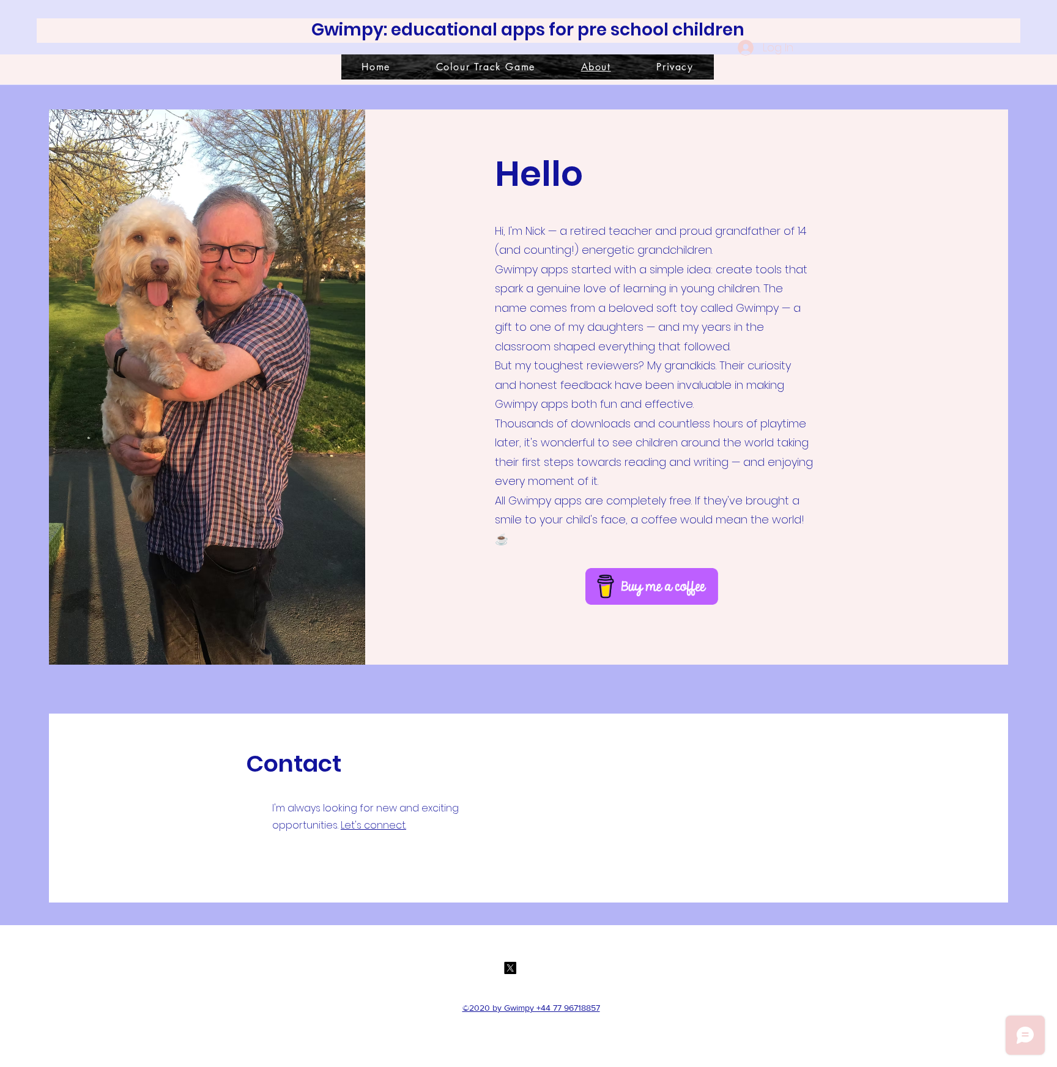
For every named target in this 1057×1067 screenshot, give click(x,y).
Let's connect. (373, 825)
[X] (510, 968)
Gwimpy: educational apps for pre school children (527, 30)
